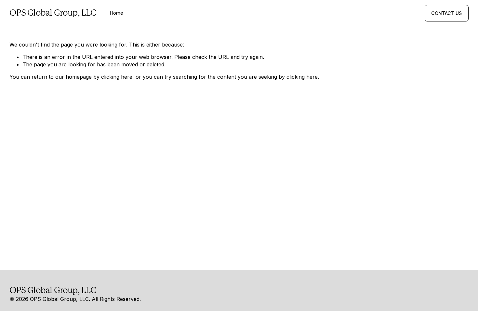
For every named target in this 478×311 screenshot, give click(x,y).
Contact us (446, 13)
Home (116, 13)
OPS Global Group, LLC (52, 13)
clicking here (116, 77)
